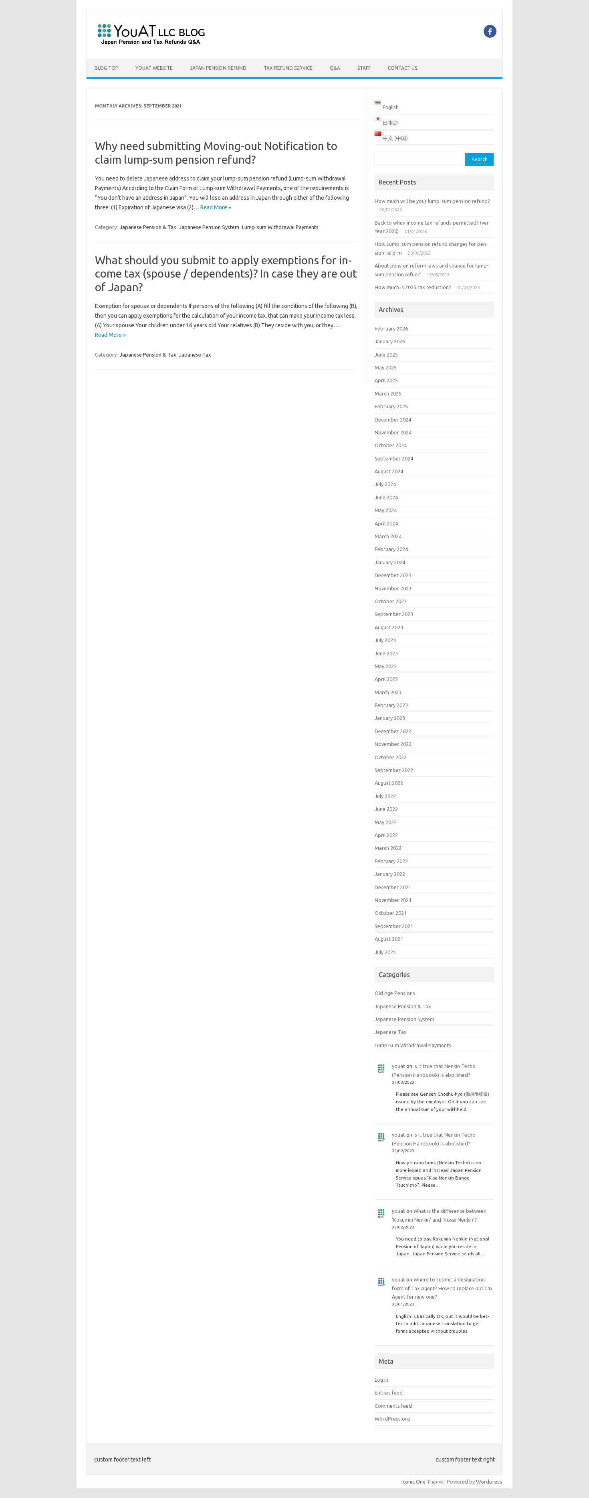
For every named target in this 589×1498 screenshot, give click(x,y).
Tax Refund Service (288, 68)
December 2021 (393, 887)
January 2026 (390, 341)
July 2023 (385, 640)
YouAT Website (154, 68)
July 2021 (385, 952)
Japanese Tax (195, 354)
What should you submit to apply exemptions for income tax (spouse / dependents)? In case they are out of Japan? (226, 273)
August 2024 (389, 471)
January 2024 (390, 562)
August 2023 (389, 627)
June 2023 (386, 653)
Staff (364, 68)
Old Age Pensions (395, 993)
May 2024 (386, 510)
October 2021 (391, 913)
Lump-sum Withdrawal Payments (280, 227)
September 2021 (394, 926)
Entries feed (389, 1392)
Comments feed (393, 1406)
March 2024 (388, 536)
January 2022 (390, 874)
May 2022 (386, 822)
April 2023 (386, 679)
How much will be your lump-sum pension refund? (432, 201)
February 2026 (391, 328)
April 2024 (386, 523)
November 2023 (393, 588)
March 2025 (388, 393)
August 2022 (389, 783)
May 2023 (386, 666)
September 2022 (394, 770)
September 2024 (394, 458)
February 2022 (391, 861)
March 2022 (388, 848)
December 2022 (393, 731)
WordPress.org (392, 1418)
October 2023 (391, 601)
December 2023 (393, 575)
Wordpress (489, 1481)
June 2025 (386, 354)
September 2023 (394, 614)
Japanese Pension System (209, 227)
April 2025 (386, 380)
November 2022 (393, 744)
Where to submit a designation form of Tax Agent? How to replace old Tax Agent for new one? (442, 1288)
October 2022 (391, 757)
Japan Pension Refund (218, 68)
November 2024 (393, 432)
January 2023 (390, 718)
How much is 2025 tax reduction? (413, 287)
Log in (381, 1379)
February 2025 (391, 406)
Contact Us (402, 68)
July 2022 (385, 796)
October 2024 (391, 445)
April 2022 (386, 835)
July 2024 (385, 484)
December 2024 (393, 419)
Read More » (215, 207)
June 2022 (386, 809)
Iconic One (413, 1481)
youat (398, 1066)
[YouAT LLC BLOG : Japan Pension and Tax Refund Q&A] (151, 45)
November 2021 (393, 900)
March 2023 (388, 692)
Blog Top (106, 68)
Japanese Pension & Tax (148, 227)
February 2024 (391, 549)
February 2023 (391, 705)
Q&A (335, 68)
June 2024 (386, 497)
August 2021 (389, 939)
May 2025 (386, 367)
